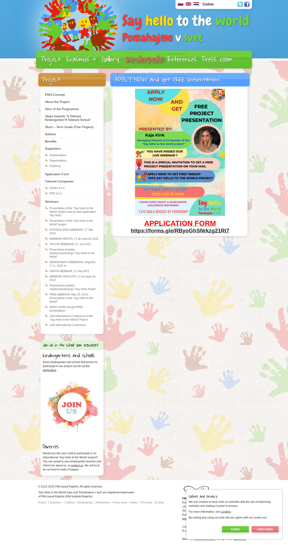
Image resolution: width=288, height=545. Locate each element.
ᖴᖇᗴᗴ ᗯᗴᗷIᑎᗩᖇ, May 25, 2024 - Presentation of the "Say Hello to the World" (71, 298)
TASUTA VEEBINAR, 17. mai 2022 (70, 244)
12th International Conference (68, 325)
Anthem (50, 134)
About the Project (57, 102)
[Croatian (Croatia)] (196, 5)
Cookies (226, 511)
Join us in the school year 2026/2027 (70, 345)
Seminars (51, 201)
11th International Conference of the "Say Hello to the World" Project (71, 318)
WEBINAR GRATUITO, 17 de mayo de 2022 (73, 278)
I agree (235, 529)
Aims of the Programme (62, 109)
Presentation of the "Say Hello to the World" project (71, 222)
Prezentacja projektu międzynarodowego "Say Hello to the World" (72, 253)
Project (51, 59)
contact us (77, 465)
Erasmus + (81, 59)
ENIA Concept (55, 94)
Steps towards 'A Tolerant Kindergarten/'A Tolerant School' (67, 118)
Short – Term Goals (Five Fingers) (69, 127)
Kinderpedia (145, 59)
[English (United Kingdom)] (188, 5)
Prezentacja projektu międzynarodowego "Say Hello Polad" (73, 287)
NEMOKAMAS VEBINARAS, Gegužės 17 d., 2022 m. (73, 264)
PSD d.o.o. (56, 193)
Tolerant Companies (59, 181)
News (133, 502)
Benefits (50, 141)
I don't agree (265, 529)
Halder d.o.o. (57, 188)
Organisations (58, 160)
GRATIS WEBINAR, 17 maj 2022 (69, 271)
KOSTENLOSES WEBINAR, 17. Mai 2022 (71, 231)
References (182, 59)
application (49, 370)
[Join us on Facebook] (247, 4)
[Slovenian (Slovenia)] (180, 5)
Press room (217, 59)
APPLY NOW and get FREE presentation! (66, 309)
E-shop (159, 502)
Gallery (110, 59)
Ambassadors (58, 155)
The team (146, 502)
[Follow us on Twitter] (240, 4)
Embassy (55, 166)
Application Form (57, 174)
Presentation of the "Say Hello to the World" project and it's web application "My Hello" (73, 212)
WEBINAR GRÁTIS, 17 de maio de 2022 (74, 238)
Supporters (53, 148)
